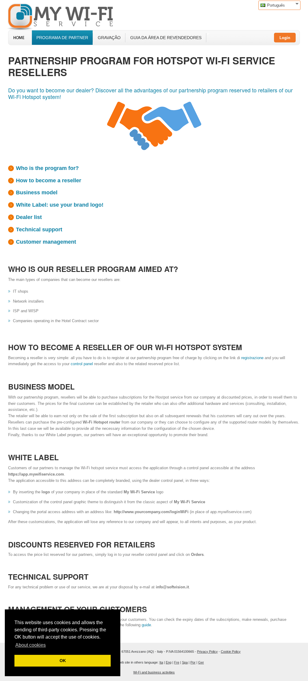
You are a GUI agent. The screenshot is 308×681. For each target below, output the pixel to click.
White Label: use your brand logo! (59, 205)
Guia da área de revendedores (166, 37)
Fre (176, 662)
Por (193, 662)
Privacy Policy (207, 651)
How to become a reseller (48, 180)
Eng (168, 662)
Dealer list (29, 217)
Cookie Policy (231, 651)
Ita (161, 662)
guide (146, 625)
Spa (185, 662)
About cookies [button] (30, 645)
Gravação (109, 37)
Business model (36, 193)
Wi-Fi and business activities (154, 672)
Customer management (46, 242)
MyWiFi (65, 16)
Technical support (39, 229)
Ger (201, 662)
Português (271, 5)
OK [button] (63, 660)
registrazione (252, 358)
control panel (82, 364)
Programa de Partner (62, 37)
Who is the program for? (47, 168)
